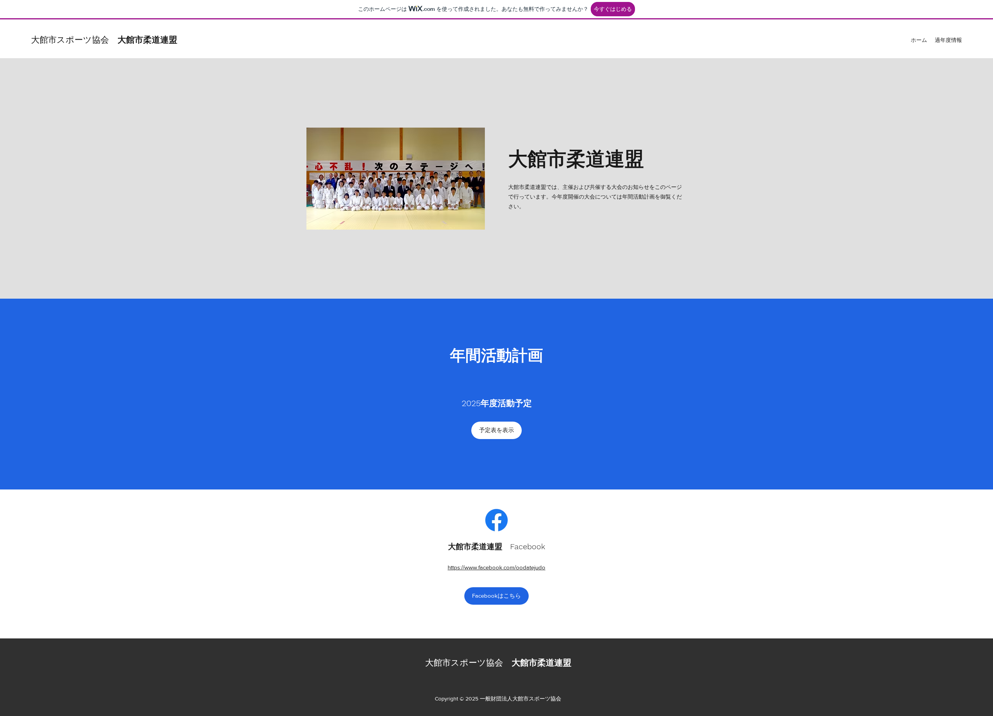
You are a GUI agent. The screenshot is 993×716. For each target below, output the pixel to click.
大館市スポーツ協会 (104, 40)
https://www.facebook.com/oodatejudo (496, 567)
